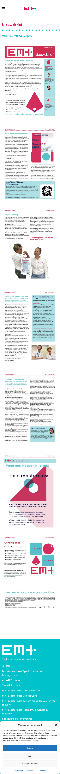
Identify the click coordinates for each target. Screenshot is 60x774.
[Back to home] (30, 8)
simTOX (6, 666)
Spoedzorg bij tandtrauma (17, 718)
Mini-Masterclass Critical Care (19, 695)
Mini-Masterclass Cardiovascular (21, 690)
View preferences (30, 763)
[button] (55, 724)
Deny (30, 756)
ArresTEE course (11, 680)
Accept (30, 748)
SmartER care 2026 (13, 685)
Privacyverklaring (32, 770)
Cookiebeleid (19, 770)
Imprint (43, 770)
